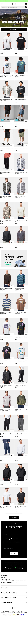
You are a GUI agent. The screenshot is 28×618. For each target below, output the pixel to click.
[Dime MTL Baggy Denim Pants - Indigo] (7, 447)
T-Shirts (4, 22)
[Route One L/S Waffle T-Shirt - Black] (7, 234)
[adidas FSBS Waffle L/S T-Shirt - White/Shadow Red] (7, 399)
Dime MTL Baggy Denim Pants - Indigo (6, 458)
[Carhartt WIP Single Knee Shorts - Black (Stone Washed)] (7, 137)
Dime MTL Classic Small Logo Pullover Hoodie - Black (5, 483)
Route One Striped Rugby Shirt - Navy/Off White (6, 313)
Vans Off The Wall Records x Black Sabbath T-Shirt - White (6, 337)
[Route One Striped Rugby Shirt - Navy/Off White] (7, 302)
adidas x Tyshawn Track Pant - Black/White (20, 386)
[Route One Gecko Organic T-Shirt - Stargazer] (21, 65)
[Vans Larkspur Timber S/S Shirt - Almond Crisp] (7, 89)
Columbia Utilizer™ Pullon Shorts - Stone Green (21, 149)
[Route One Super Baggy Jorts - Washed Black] (7, 113)
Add (12, 48)
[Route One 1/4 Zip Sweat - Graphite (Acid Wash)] (21, 234)
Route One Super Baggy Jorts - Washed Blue (20, 124)
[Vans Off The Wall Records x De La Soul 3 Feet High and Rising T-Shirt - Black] (21, 326)
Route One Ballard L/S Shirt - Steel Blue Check (21, 173)
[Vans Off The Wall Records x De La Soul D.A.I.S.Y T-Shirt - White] (21, 350)
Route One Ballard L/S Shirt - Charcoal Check (20, 197)
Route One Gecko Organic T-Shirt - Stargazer (21, 76)
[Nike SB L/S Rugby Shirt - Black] (21, 89)
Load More (14, 517)
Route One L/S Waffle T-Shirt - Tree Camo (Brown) (6, 221)
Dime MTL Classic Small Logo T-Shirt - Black (21, 507)
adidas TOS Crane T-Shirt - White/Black (5, 52)
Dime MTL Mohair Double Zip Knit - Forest (21, 410)
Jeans (21, 22)
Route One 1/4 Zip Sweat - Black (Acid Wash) (6, 289)
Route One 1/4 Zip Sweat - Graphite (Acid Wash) (19, 245)
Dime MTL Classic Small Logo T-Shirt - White (6, 507)
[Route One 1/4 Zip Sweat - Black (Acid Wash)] (7, 278)
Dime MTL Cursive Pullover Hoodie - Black (21, 483)
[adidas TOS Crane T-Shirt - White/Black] (7, 41)
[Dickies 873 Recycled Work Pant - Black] (7, 162)
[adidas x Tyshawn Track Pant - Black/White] (21, 375)
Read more (10, 18)
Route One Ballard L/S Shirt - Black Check (5, 197)
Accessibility (3, 612)
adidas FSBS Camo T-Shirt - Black (21, 51)
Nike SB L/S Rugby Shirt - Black (20, 99)
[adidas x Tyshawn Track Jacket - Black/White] (7, 375)
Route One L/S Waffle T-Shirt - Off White (21, 221)
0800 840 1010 (5, 579)
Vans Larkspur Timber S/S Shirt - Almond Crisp (6, 100)
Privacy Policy (20, 611)
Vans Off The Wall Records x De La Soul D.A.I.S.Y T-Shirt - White (21, 361)
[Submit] (26, 7)
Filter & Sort (13, 29)
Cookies (13, 611)
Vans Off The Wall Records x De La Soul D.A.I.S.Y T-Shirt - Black (6, 361)
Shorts (10, 22)
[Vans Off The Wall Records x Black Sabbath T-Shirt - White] (7, 326)
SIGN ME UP (14, 553)
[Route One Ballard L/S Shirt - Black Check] (7, 186)
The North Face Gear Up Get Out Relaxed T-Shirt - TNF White (6, 76)
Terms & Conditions (6, 611)
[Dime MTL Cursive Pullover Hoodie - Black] (21, 472)
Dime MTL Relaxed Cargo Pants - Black (6, 434)
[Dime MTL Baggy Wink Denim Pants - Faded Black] (21, 423)
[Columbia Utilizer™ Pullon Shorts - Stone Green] (21, 137)
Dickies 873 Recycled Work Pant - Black (6, 173)
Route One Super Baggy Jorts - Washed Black (6, 124)
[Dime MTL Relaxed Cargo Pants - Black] (7, 423)
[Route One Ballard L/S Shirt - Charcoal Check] (21, 186)
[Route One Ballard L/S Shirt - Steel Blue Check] (21, 162)
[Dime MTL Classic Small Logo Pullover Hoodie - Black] (7, 472)
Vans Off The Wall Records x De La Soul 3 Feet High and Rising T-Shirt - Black (21, 337)
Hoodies (15, 22)
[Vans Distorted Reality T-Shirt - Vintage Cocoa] (21, 302)
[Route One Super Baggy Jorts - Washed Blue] (21, 113)
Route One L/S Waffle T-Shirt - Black (6, 245)
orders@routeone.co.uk (8, 582)
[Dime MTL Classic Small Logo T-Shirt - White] (7, 496)
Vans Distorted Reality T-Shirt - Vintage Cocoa (20, 313)
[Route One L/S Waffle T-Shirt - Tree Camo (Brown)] (7, 210)
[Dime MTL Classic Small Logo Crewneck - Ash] (21, 447)
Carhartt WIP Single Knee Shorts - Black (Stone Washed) (6, 149)
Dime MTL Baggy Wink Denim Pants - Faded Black (20, 434)
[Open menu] (1, 3)
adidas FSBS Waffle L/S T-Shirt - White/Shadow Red (6, 410)
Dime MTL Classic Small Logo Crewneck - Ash (20, 458)
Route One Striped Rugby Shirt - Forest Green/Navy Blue (21, 289)
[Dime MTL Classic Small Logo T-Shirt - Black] (21, 496)
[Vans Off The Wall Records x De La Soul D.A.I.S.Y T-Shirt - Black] (7, 350)
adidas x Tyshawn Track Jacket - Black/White (6, 386)
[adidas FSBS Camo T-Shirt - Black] (21, 41)
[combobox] (14, 7)
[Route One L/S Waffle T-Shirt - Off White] (21, 210)
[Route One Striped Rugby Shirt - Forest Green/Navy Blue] (21, 278)
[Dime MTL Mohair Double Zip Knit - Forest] (21, 399)
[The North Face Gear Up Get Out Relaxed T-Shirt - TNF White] (7, 65)
